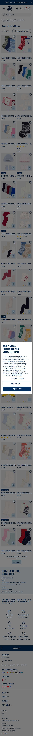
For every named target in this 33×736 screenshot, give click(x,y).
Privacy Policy (17, 375)
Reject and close (16, 384)
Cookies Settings (17, 378)
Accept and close (17, 389)
